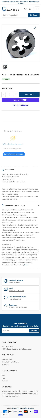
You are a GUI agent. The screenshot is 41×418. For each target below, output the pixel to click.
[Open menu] (37, 9)
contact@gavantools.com (16, 291)
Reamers (5, 381)
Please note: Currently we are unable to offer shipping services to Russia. (20, 2)
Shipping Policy (7, 359)
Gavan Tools (15, 408)
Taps (3, 375)
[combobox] (20, 15)
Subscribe (33, 331)
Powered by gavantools (27, 408)
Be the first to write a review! (13, 154)
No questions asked (15, 299)
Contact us (5, 365)
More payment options (20, 105)
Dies (3, 378)
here (25, 265)
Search (35, 15)
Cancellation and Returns (10, 362)
